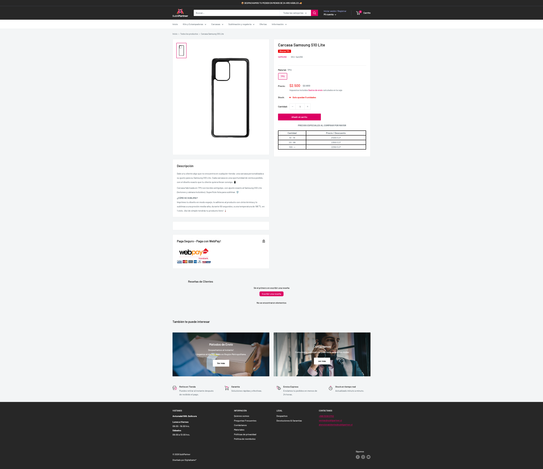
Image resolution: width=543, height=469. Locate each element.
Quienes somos (241, 416)
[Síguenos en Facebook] (358, 457)
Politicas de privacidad (245, 434)
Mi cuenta (329, 14)
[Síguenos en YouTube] (368, 457)
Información (278, 24)
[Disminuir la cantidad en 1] (293, 107)
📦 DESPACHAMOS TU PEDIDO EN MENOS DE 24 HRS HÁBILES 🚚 (271, 3)
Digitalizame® (190, 460)
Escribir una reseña (271, 293)
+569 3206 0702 (326, 416)
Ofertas (263, 24)
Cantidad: (283, 106)
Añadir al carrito (299, 117)
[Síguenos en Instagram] (363, 457)
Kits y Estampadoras (193, 24)
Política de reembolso (245, 438)
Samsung (282, 57)
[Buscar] (314, 13)
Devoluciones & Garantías (289, 420)
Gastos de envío (315, 90)
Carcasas (215, 24)
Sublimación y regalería (239, 24)
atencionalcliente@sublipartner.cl (336, 424)
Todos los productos (189, 34)
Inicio (175, 24)
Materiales (239, 429)
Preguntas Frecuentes (245, 420)
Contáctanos (240, 425)
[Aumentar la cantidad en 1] (308, 107)
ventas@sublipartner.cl (330, 420)
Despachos (281, 416)
